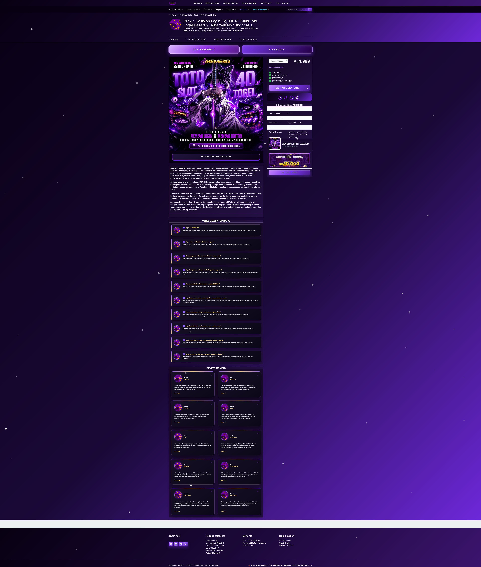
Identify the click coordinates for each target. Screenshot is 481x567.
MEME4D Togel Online (215, 545)
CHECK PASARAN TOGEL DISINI (218, 157)
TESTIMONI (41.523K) (196, 39)
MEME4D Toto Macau (251, 540)
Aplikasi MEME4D (213, 553)
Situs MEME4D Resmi (214, 550)
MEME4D (182, 168)
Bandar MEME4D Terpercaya (254, 543)
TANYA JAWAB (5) (248, 39)
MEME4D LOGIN (212, 565)
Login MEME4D (212, 540)
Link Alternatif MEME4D (215, 543)
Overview (174, 39)
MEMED (189, 565)
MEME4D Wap (248, 545)
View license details (276, 67)
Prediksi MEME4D (286, 545)
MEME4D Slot (284, 543)
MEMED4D (199, 565)
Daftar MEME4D (212, 548)
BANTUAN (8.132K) (223, 39)
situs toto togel (184, 182)
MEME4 (181, 565)
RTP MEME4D (285, 540)
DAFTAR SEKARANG (287, 87)
